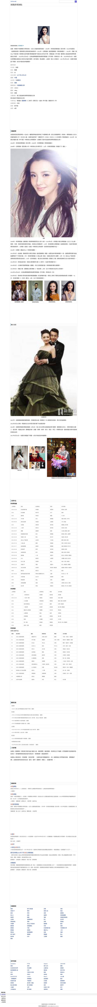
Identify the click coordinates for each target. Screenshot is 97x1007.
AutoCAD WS (14, 976)
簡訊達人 (62, 972)
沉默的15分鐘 (30, 972)
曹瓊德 (45, 934)
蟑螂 (61, 989)
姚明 (12, 913)
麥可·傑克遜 (30, 908)
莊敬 (12, 974)
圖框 (61, 965)
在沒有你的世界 (14, 968)
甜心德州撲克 (14, 985)
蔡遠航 (62, 921)
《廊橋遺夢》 (14, 978)
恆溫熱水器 (13, 980)
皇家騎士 (46, 989)
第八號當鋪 (29, 985)
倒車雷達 (29, 978)
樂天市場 (62, 970)
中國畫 (12, 923)
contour (29, 976)
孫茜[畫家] (29, 925)
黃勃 (61, 974)
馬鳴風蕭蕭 (63, 915)
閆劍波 (12, 932)
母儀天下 (13, 910)
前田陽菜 (46, 978)
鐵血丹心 (46, 930)
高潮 (45, 921)
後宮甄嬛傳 (29, 932)
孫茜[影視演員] (63, 917)
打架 (28, 970)
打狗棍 (45, 980)
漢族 (15, 83)
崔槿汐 (45, 915)
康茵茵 (62, 968)
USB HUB (62, 963)
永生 (12, 972)
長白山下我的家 (31, 923)
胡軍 (45, 913)
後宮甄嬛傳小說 (14, 970)
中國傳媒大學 (21, 85)
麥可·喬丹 (13, 934)
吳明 (28, 965)
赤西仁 (28, 974)
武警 (45, 908)
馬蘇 (12, 908)
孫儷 (61, 932)
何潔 (45, 925)
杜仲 (28, 936)
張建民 (28, 930)
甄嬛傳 (24, 100)
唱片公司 (46, 965)
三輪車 (12, 987)
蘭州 (19, 80)
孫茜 (61, 925)
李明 (28, 913)
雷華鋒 (62, 913)
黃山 (61, 934)
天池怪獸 (29, 968)
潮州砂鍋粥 (63, 982)
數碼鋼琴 (62, 980)
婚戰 (28, 917)
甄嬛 (61, 936)
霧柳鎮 (12, 925)
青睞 (28, 921)
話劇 (28, 915)
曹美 (12, 938)
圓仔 (61, 978)
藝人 (45, 919)
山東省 (12, 919)
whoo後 (62, 976)
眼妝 (45, 972)
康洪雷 (12, 936)
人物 (61, 930)
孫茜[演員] (13, 921)
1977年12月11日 (21, 75)
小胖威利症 (13, 989)
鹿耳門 (62, 985)
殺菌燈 (45, 982)
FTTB (28, 963)
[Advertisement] (44, 16)
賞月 (45, 985)
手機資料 (29, 980)
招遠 (45, 932)
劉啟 (12, 965)
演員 (61, 908)
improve (46, 963)
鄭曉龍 (12, 930)
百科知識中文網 (52, 1004)
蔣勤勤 (12, 928)
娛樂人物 (46, 910)
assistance (13, 963)
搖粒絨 (45, 970)
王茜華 (45, 936)
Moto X (45, 976)
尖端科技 (46, 968)
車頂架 (45, 974)
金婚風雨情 (29, 919)
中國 (15, 77)
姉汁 (61, 987)
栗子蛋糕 (29, 989)
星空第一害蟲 (30, 982)
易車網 (12, 982)
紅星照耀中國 (47, 928)
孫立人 (12, 915)
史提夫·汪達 (46, 987)
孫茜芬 (12, 917)
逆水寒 (62, 919)
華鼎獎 (28, 934)
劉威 (61, 910)
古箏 (28, 987)
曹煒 (28, 910)
